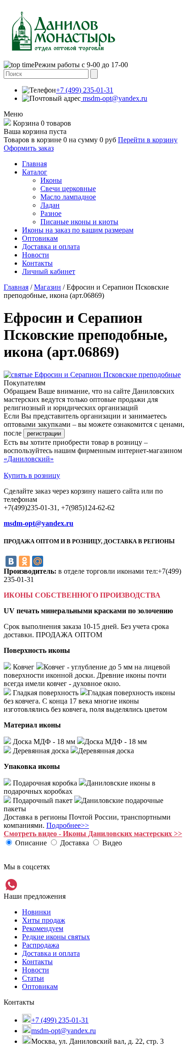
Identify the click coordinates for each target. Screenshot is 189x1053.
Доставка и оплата (51, 246)
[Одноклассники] (24, 561)
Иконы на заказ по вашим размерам (77, 230)
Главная (34, 164)
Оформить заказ (29, 148)
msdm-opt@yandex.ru (114, 98)
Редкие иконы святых (56, 937)
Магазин (47, 287)
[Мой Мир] (37, 561)
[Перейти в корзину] (7, 123)
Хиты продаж (43, 920)
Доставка (74, 843)
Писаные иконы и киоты (79, 222)
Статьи (33, 978)
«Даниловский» (29, 459)
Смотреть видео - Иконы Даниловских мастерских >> (93, 834)
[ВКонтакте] (11, 561)
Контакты (37, 263)
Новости (35, 255)
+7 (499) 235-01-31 (84, 90)
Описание (31, 843)
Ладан (50, 205)
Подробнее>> (67, 825)
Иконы (51, 180)
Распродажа (40, 945)
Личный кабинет (48, 271)
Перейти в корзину (148, 140)
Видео (112, 843)
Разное (50, 213)
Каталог (34, 172)
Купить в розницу (32, 475)
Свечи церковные (68, 188)
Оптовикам (40, 238)
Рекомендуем (42, 928)
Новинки (36, 912)
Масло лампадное (68, 197)
